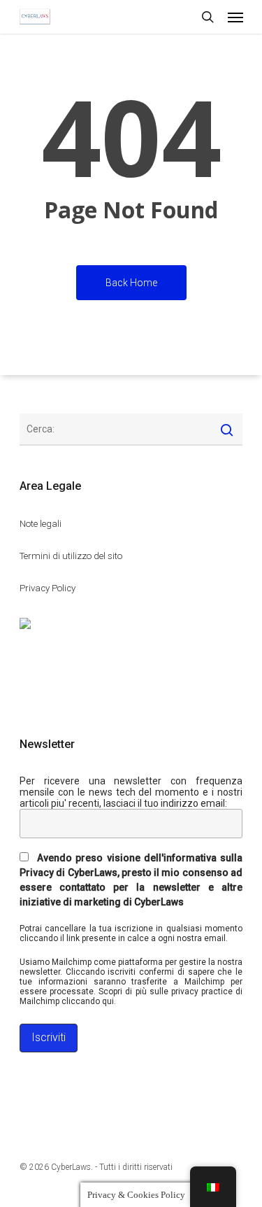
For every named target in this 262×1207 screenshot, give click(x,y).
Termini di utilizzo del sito (71, 556)
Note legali (40, 523)
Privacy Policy (47, 588)
